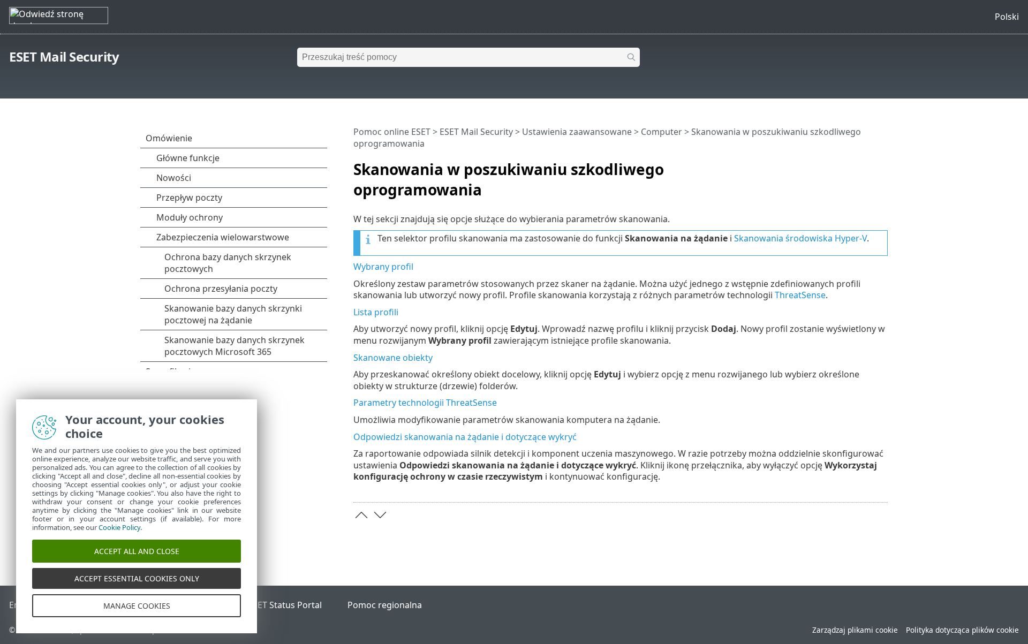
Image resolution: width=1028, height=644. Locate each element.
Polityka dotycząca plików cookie (962, 630)
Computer (661, 132)
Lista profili (375, 312)
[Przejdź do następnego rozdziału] (380, 515)
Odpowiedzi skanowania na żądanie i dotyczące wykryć (465, 437)
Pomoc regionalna (384, 605)
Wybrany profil (383, 266)
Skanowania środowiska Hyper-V (800, 238)
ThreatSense (800, 295)
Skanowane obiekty (393, 357)
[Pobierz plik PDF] (866, 165)
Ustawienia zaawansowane (577, 132)
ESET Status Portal (285, 605)
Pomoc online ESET (391, 132)
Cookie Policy (119, 527)
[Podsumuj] (882, 165)
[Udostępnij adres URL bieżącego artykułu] (850, 165)
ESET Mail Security (64, 56)
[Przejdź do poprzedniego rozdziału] (361, 515)
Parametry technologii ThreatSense (425, 402)
